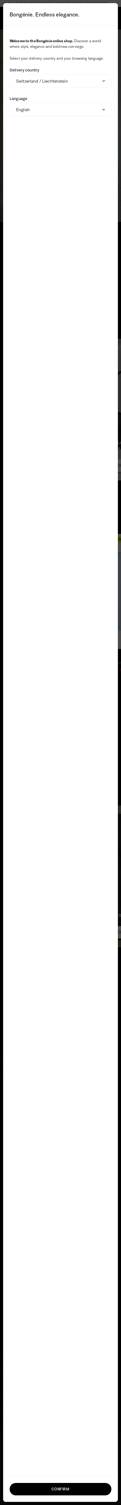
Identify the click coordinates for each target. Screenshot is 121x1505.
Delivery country (24, 70)
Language (18, 98)
